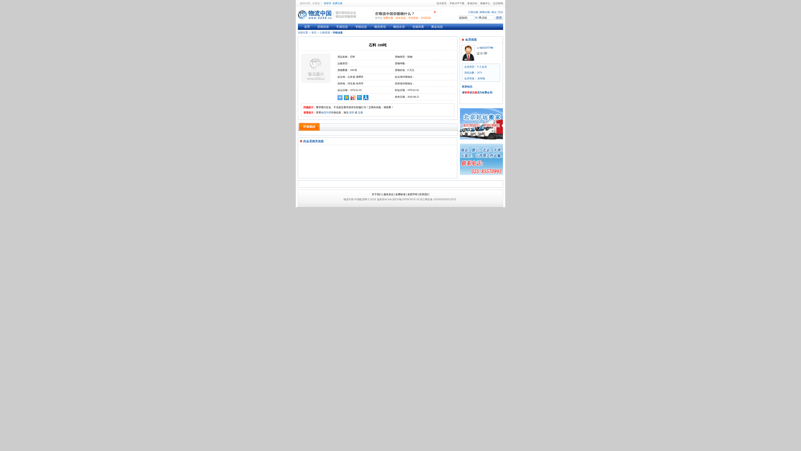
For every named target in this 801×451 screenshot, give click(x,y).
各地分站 (472, 3)
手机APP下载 (457, 3)
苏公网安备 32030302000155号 (438, 199)
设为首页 (442, 3)
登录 (351, 112)
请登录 (327, 3)
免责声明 (412, 194)
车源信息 (342, 26)
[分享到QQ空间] (346, 97)
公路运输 (473, 12)
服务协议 (389, 194)
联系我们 (424, 194)
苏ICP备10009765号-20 (405, 199)
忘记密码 (498, 3)
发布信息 (401, 17)
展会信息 (437, 26)
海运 (493, 12)
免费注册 (337, 3)
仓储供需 (418, 26)
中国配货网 (360, 199)
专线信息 (361, 26)
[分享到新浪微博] (353, 97)
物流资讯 (380, 26)
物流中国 (305, 3)
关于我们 (377, 194)
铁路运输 (485, 12)
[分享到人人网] (366, 97)
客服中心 (485, 3)
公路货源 (325, 32)
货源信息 (323, 26)
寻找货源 (413, 17)
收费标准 (400, 194)
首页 (307, 26)
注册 (360, 112)
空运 (500, 12)
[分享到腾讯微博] (359, 97)
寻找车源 (426, 17)
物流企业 (399, 26)
